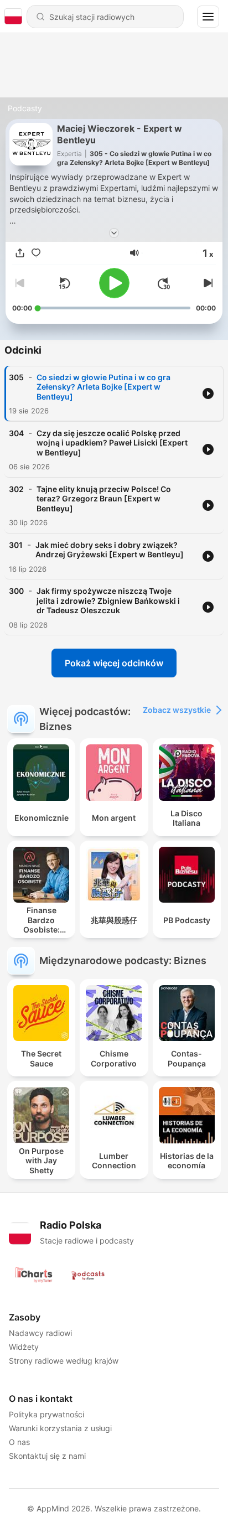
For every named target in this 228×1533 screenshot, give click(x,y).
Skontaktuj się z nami (47, 1456)
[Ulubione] (36, 253)
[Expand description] (114, 233)
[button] (134, 252)
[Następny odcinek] (207, 283)
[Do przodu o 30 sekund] (164, 283)
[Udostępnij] (20, 253)
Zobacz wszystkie (177, 709)
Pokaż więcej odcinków (114, 663)
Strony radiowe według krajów (63, 1360)
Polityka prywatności (46, 1414)
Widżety (24, 1346)
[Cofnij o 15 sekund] (64, 283)
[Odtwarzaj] (114, 283)
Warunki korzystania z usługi (60, 1428)
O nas (19, 1442)
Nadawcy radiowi (40, 1333)
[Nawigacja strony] (208, 17)
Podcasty (25, 108)
